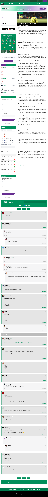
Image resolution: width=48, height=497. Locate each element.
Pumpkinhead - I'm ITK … (8, 348)
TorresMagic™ (6, 212)
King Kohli (6, 285)
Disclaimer (27, 489)
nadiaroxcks (6, 454)
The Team (14, 489)
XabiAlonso (6, 311)
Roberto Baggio (8, 384)
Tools (26, 3)
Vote (8, 119)
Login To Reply (44, 227)
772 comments (26, 25)
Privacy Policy (32, 489)
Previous (16, 209)
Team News (34, 3)
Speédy (5, 363)
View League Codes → (8, 60)
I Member (7, 437)
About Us (10, 489)
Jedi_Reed (6, 247)
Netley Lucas (8, 265)
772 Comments (8, 202)
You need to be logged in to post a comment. (10, 482)
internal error (6, 223)
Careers (18, 489)
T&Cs (23, 489)
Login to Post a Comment (35, 202)
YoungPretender (7, 295)
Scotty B (5, 392)
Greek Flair (6, 427)
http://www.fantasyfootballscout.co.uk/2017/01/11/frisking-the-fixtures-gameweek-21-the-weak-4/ (18, 342)
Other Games (39, 3)
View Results (8, 122)
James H (19, 165)
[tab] (2, 130)
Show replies (27, 205)
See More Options (8, 115)
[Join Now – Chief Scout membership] (24, 8)
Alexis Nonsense (7, 466)
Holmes (7, 231)
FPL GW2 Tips (11, 3)
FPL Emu (5, 375)
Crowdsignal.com (8, 123)
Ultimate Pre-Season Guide (19, 3)
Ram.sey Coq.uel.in (7, 407)
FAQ (20, 489)
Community (45, 3)
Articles (29, 3)
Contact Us (38, 489)
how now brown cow (7, 416)
